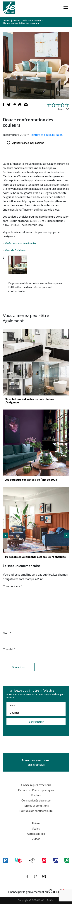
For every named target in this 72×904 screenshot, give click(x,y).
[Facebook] (27, 876)
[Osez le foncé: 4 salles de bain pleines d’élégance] (36, 362)
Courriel (9, 649)
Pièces (36, 823)
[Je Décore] (9, 8)
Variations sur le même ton (21, 243)
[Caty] (32, 860)
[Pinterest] (35, 876)
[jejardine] (66, 860)
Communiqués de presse (36, 800)
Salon (59, 134)
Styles (36, 828)
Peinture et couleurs (33, 20)
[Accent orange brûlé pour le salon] (36, 520)
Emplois (36, 795)
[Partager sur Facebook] (3, 104)
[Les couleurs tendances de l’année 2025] (36, 443)
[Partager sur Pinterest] (14, 104)
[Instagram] (44, 876)
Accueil (6, 20)
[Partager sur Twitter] (9, 104)
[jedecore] (55, 860)
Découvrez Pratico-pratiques (36, 790)
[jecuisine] (44, 860)
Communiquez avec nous (36, 785)
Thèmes (16, 20)
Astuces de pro (36, 833)
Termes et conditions (36, 805)
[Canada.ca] (56, 891)
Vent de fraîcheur (15, 250)
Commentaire (12, 586)
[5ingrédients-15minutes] (18, 860)
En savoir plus (36, 762)
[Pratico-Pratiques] (5, 860)
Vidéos (36, 838)
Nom (7, 633)
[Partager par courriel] (26, 104)
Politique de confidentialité (36, 810)
